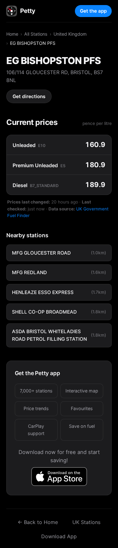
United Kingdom (70, 34)
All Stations (35, 34)
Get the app (93, 11)
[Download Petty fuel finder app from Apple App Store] (59, 476)
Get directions (29, 96)
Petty (27, 11)
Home (12, 34)
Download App (59, 536)
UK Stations (86, 522)
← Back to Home (38, 522)
